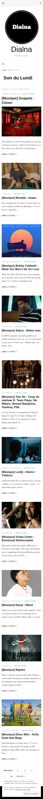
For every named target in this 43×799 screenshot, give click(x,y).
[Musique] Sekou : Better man (21, 330)
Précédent (8, 771)
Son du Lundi (28, 94)
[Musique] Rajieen (13, 669)
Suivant (20, 776)
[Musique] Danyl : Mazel (17, 604)
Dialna (21, 49)
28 (12, 776)
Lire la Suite (8, 154)
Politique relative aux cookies (23, 789)
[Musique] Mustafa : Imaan (19, 197)
